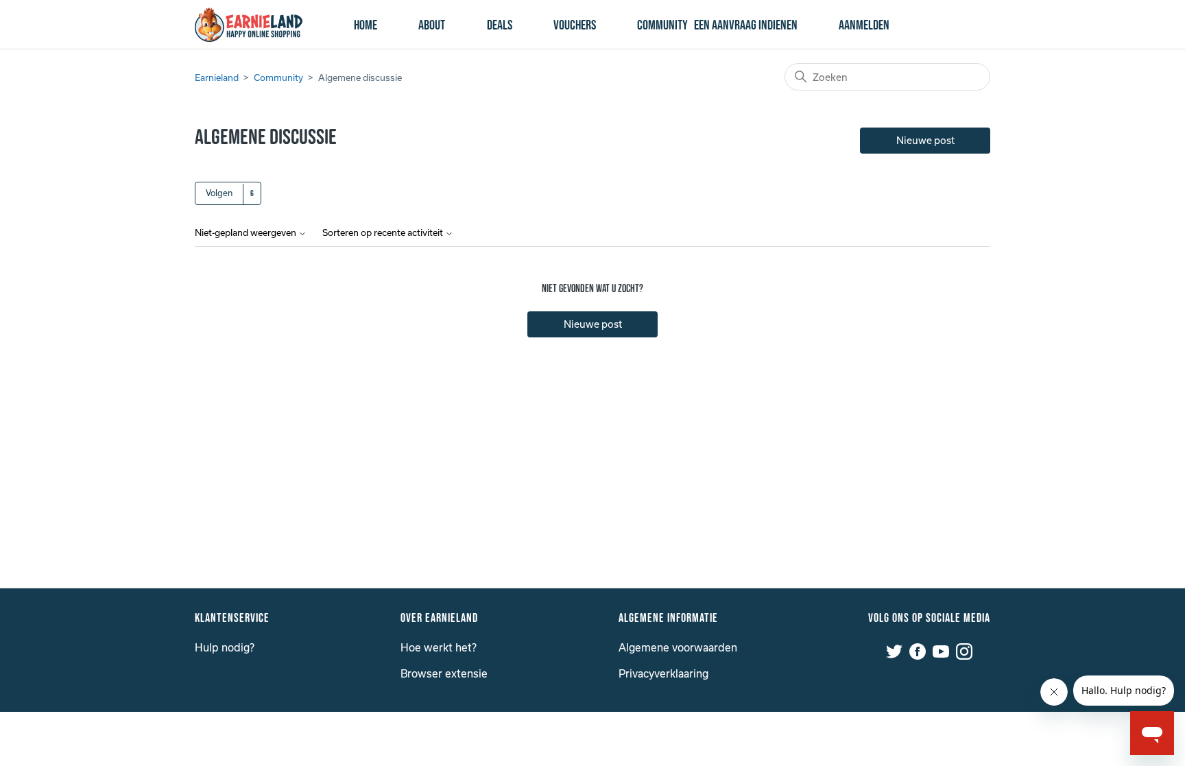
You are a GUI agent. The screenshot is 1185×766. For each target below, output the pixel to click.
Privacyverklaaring (663, 673)
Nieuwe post (925, 140)
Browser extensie (444, 673)
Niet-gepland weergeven (246, 233)
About (431, 25)
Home (365, 25)
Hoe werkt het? (438, 647)
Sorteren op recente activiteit (383, 233)
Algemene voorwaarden (678, 647)
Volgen (219, 193)
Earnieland (217, 77)
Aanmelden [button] (864, 25)
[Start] (248, 25)
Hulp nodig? (224, 647)
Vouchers (574, 25)
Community (662, 25)
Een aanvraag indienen (746, 25)
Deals (499, 25)
